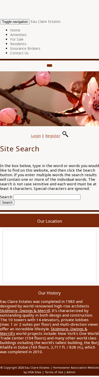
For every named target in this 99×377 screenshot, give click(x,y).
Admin (71, 372)
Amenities (18, 34)
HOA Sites (34, 372)
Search (6, 196)
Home (15, 30)
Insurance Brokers (25, 48)
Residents (18, 43)
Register (52, 135)
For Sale (17, 39)
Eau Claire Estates (46, 21)
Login (36, 135)
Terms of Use (54, 372)
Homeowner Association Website (76, 367)
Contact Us (19, 53)
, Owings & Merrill (25, 310)
